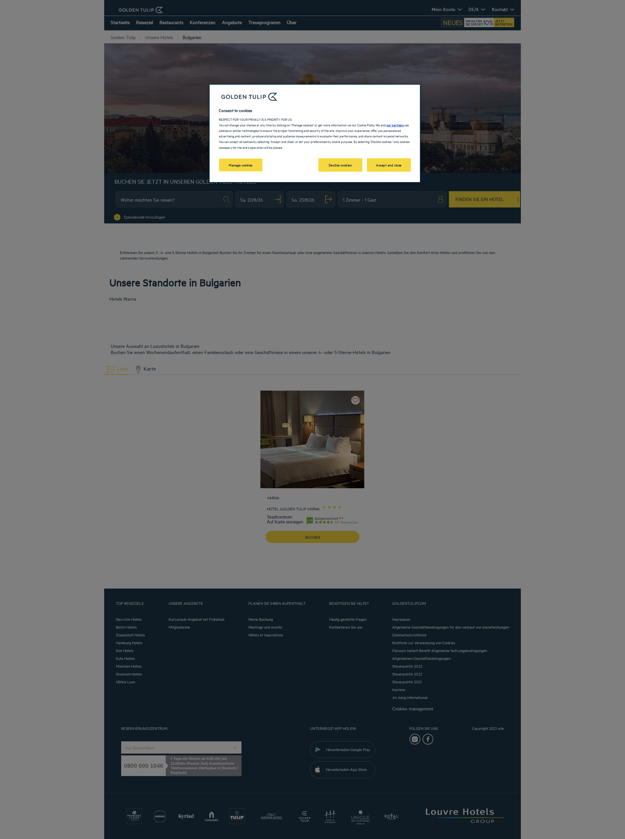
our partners (395, 124)
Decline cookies (340, 164)
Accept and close (389, 164)
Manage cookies (241, 164)
